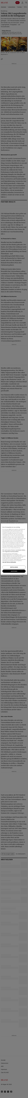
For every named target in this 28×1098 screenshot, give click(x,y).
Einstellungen (14, 567)
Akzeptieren (14, 571)
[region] (14, 549)
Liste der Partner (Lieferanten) (9, 562)
